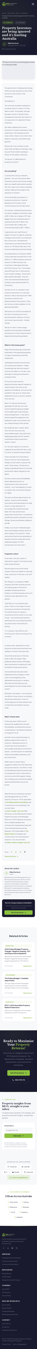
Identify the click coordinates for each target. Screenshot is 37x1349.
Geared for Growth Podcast (11, 1280)
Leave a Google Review (20, 1177)
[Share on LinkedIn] (16, 852)
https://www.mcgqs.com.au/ (18, 842)
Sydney (26, 1202)
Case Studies (6, 1277)
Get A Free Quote (17, 912)
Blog (17, 13)
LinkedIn (27, 1167)
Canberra (24, 1212)
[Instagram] (16, 1248)
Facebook (13, 1167)
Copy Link (29, 1172)
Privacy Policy (6, 1295)
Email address (9, 1126)
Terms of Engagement (20, 1344)
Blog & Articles (7, 1273)
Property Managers (8, 1311)
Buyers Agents (7, 1308)
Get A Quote (6, 1292)
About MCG (6, 1289)
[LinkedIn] (8, 1248)
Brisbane (26, 1207)
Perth (13, 1212)
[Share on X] (20, 852)
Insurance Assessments (10, 1261)
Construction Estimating (10, 1264)
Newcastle (14, 1202)
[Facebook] (3, 1248)
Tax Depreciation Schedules (11, 1258)
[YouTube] (12, 1248)
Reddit (16, 1172)
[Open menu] (33, 4)
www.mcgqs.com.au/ (15, 811)
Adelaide (19, 1217)
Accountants (6, 1305)
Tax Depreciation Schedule (16, 802)
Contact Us (5, 1327)
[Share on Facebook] (11, 852)
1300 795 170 (20, 1080)
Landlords (24, 13)
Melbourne (13, 1207)
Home (4, 13)
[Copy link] (25, 852)
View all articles (10, 856)
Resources (11, 13)
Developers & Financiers (10, 1314)
